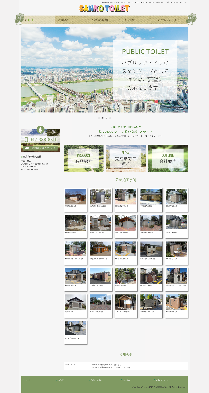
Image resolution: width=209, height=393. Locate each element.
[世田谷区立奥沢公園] (125, 248)
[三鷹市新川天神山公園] (125, 302)
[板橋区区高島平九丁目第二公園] (176, 276)
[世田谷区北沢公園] (176, 302)
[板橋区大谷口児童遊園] (100, 223)
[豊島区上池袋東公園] (100, 302)
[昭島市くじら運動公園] (151, 249)
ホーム (31, 20)
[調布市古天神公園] (151, 276)
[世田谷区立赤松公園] (151, 223)
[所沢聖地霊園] (75, 302)
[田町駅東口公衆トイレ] (151, 302)
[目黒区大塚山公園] (176, 222)
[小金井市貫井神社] (125, 276)
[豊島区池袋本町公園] (125, 196)
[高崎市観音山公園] (75, 196)
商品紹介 (65, 20)
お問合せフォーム (169, 20)
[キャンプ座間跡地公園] (75, 328)
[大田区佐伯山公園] (75, 223)
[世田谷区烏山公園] (75, 276)
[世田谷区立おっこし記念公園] (75, 248)
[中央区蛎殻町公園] (151, 196)
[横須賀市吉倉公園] (176, 196)
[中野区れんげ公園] (176, 249)
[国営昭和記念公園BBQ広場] (100, 248)
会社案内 (131, 20)
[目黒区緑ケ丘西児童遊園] (100, 196)
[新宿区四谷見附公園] (125, 223)
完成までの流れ (101, 20)
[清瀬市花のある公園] (100, 276)
